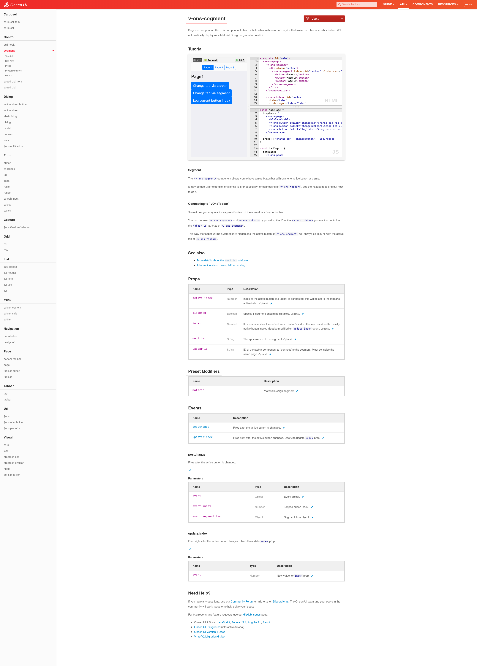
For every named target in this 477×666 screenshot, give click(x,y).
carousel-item (12, 22)
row (6, 250)
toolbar (8, 377)
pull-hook (9, 44)
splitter (8, 319)
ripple (7, 469)
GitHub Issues (252, 614)
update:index (202, 437)
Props (8, 65)
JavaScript (223, 622)
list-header (10, 272)
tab (5, 393)
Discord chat (280, 601)
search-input (11, 198)
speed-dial (10, 87)
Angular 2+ (254, 622)
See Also (9, 60)
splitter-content (12, 307)
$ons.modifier (12, 474)
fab (5, 175)
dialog (7, 122)
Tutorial (9, 56)
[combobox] (357, 4)
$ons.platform (12, 428)
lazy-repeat (10, 266)
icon (6, 451)
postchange (200, 426)
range (7, 192)
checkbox (9, 169)
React (266, 622)
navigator (9, 342)
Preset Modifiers (13, 70)
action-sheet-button (15, 104)
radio (7, 186)
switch (7, 210)
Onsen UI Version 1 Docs (209, 632)
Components (423, 4)
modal (7, 128)
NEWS (468, 4)
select (7, 204)
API (402, 4)
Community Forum (242, 601)
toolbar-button (12, 371)
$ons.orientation (13, 422)
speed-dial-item (13, 81)
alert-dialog (10, 116)
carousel (9, 28)
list (5, 290)
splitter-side (10, 313)
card (6, 445)
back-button (11, 336)
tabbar (7, 399)
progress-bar (11, 457)
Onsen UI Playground (207, 627)
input (7, 180)
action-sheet (11, 110)
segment (9, 50)
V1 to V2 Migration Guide (209, 636)
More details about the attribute (222, 260)
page (7, 365)
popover (8, 134)
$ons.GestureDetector (17, 227)
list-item (8, 278)
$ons (7, 416)
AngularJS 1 (238, 622)
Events (8, 75)
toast (7, 140)
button (7, 163)
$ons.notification (13, 146)
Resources (447, 4)
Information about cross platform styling (221, 265)
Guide (387, 4)
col (5, 244)
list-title (8, 284)
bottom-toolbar (12, 359)
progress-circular (14, 463)
